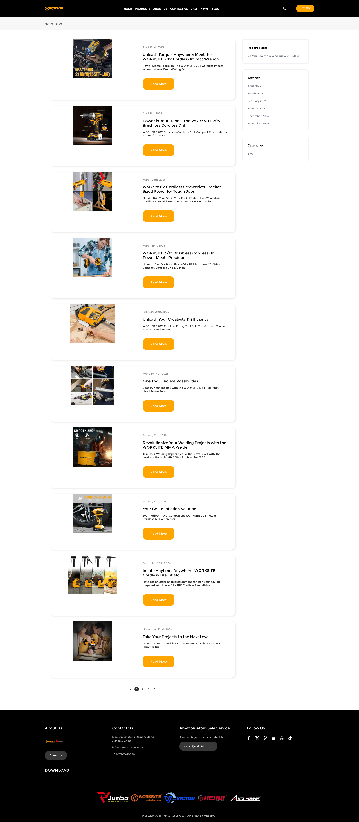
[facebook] (249, 738)
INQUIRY (305, 8)
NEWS (204, 8)
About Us (56, 755)
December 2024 (258, 116)
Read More (158, 84)
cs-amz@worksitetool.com (198, 746)
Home (49, 23)
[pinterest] (266, 738)
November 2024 (258, 123)
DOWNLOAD (57, 770)
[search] (285, 9)
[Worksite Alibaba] (146, 797)
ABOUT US (160, 8)
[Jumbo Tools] (113, 797)
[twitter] (258, 738)
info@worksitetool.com (127, 747)
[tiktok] (291, 738)
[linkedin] (274, 738)
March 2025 (255, 93)
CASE (194, 8)
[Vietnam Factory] (179, 797)
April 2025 (254, 86)
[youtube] (282, 738)
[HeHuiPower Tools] (212, 797)
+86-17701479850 (123, 754)
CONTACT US (179, 8)
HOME (128, 8)
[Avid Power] (246, 797)
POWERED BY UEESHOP (201, 815)
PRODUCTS (142, 8)
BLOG (215, 8)
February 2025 (257, 101)
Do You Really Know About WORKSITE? (273, 56)
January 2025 (256, 108)
